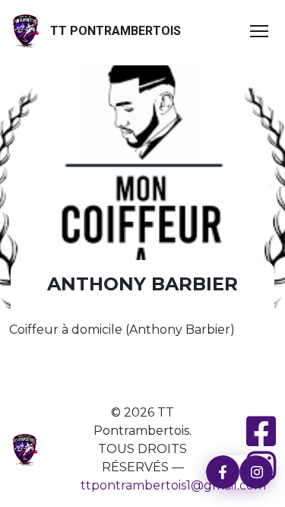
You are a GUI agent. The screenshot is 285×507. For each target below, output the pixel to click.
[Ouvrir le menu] (259, 31)
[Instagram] (256, 472)
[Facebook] (222, 472)
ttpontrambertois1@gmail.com (173, 485)
